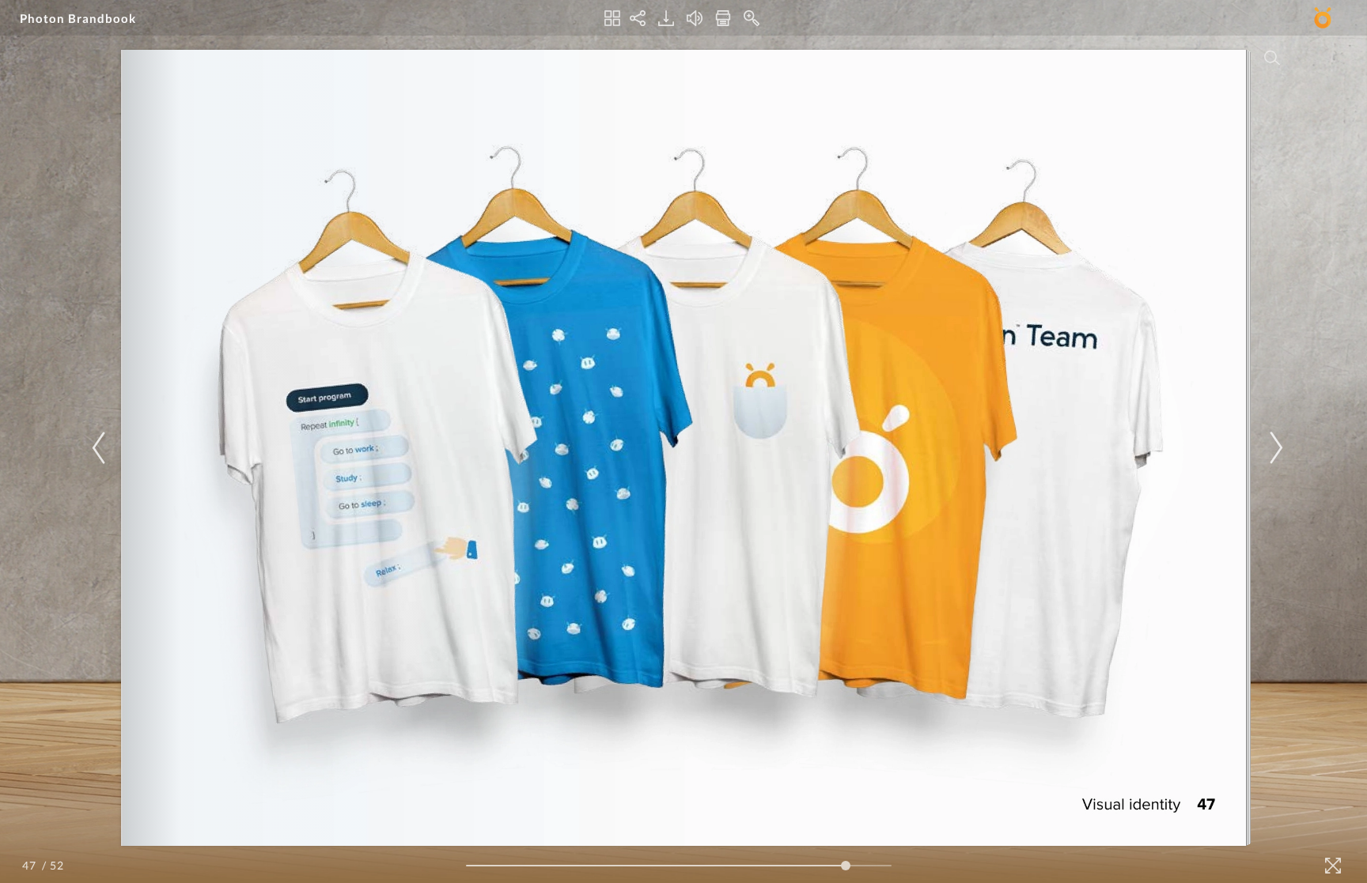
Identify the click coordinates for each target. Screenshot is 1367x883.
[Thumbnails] (612, 18)
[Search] (1272, 58)
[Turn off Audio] (695, 18)
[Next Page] (1273, 447)
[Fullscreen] (1333, 866)
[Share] (638, 18)
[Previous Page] (101, 447)
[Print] (723, 18)
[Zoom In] (751, 18)
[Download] (666, 18)
